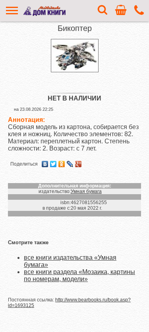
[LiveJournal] (70, 164)
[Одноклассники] (62, 164)
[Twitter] (53, 164)
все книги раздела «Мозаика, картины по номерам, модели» (79, 275)
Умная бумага (86, 191)
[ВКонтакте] (45, 164)
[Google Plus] (78, 164)
